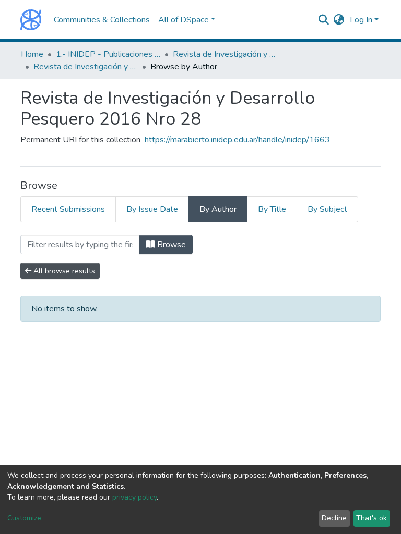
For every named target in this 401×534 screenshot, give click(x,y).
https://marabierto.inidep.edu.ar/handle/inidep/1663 (237, 139)
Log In (361, 20)
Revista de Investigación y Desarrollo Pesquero (225, 54)
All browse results (63, 271)
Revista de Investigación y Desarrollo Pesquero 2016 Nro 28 (85, 66)
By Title (272, 209)
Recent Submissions (68, 209)
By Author (218, 209)
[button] (339, 20)
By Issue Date (152, 209)
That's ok (371, 518)
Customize (24, 518)
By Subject (327, 209)
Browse (170, 244)
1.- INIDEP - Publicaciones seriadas (108, 54)
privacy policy (134, 497)
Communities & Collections (102, 20)
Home (32, 54)
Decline (334, 518)
